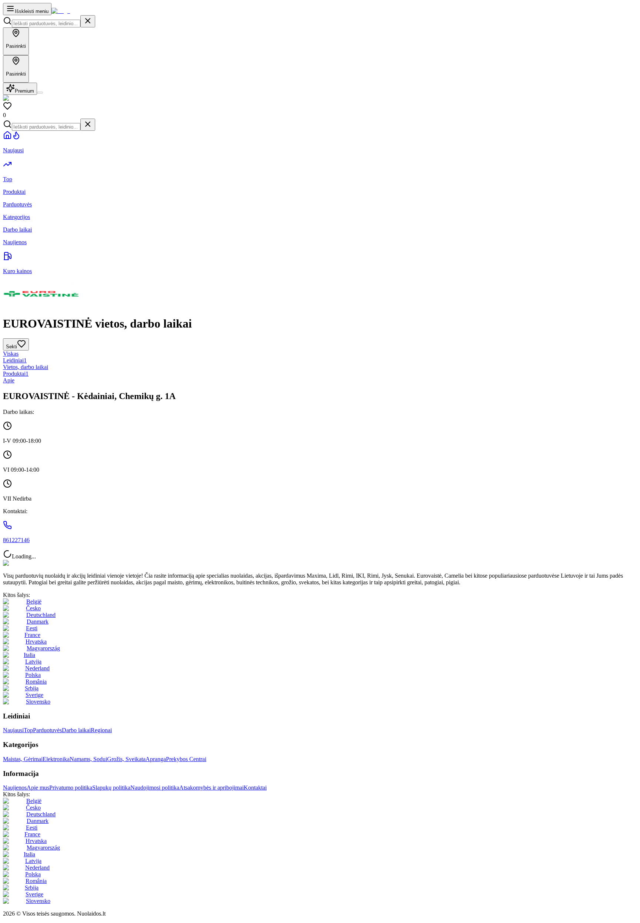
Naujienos (15, 787)
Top (28, 730)
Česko (33, 608)
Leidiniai (15, 360)
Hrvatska (36, 641)
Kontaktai (255, 787)
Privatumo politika (70, 787)
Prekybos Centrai (186, 759)
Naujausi (13, 730)
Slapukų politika (111, 787)
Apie (8, 380)
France (32, 635)
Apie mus (38, 787)
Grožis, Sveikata (126, 759)
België (33, 601)
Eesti (31, 628)
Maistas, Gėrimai (23, 759)
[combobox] (46, 23)
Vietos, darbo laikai (25, 367)
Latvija (33, 661)
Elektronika (56, 759)
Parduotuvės (47, 730)
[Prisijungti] (40, 93)
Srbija (32, 688)
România (36, 681)
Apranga (156, 759)
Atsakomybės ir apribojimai (211, 787)
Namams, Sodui (88, 759)
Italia (29, 655)
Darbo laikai (76, 730)
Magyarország (43, 648)
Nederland (37, 668)
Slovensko (38, 701)
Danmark (38, 621)
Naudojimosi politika (154, 787)
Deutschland (41, 615)
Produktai (16, 374)
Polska (33, 675)
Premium (24, 91)
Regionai (101, 730)
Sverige (34, 695)
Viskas (11, 354)
